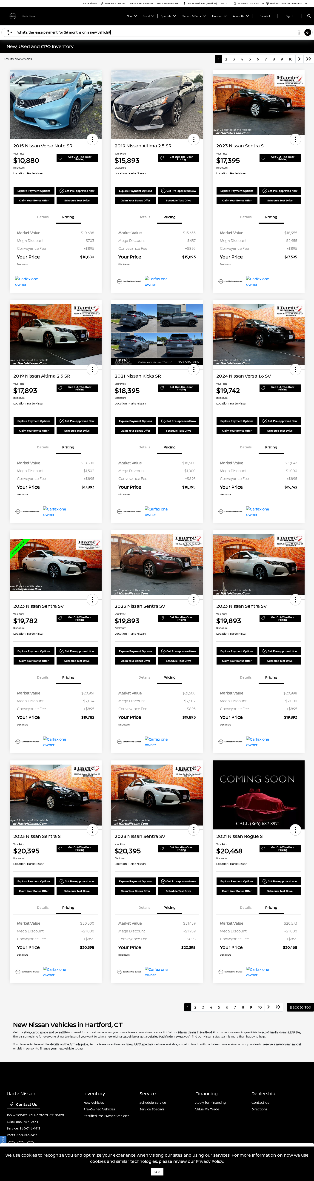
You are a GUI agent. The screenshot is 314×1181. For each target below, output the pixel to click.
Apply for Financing (210, 1102)
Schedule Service (153, 1102)
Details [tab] (43, 217)
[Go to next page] (299, 59)
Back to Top (300, 1007)
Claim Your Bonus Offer (34, 200)
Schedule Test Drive (77, 200)
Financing (206, 1093)
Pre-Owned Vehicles (99, 1109)
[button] (92, 139)
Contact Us (26, 1104)
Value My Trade (207, 1109)
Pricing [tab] (68, 217)
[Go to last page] (308, 59)
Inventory (94, 1093)
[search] (309, 16)
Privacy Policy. (210, 1161)
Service (148, 1093)
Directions (259, 1109)
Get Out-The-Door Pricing (79, 158)
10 (291, 59)
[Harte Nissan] (27, 15)
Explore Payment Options (33, 190)
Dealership (263, 1093)
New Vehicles (93, 1102)
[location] (185, 3)
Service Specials (152, 1109)
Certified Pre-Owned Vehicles (106, 1116)
